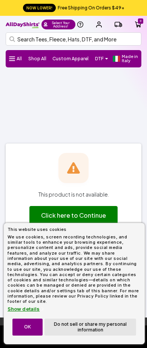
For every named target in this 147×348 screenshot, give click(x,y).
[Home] (23, 24)
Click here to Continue (73, 215)
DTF (99, 58)
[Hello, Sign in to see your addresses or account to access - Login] (98, 24)
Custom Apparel (70, 58)
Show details (24, 309)
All (19, 58)
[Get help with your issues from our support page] (80, 24)
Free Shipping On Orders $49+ (75, 8)
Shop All (37, 58)
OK (27, 327)
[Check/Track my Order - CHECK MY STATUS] (118, 24)
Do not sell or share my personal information (90, 326)
